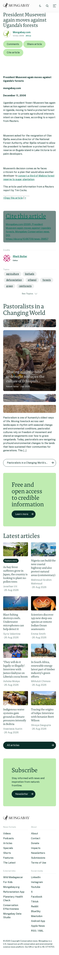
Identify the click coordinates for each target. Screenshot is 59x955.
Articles (7, 843)
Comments (13, 44)
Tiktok (34, 901)
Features (8, 857)
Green (9, 286)
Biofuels (29, 273)
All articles (13, 745)
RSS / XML (37, 930)
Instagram (37, 882)
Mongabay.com (22, 32)
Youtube (35, 887)
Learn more (21, 514)
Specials (8, 848)
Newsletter (21, 794)
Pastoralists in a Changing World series (29, 462)
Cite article (13, 52)
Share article (34, 44)
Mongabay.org (11, 887)
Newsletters (38, 853)
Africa (28, 36)
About (34, 833)
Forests (47, 280)
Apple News (38, 925)
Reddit (34, 906)
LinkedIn (36, 877)
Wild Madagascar (13, 877)
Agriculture (12, 273)
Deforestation (14, 280)
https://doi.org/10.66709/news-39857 (27, 238)
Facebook (36, 896)
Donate (35, 843)
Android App (38, 921)
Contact (35, 838)
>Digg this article (13, 197)
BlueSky (36, 911)
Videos (7, 833)
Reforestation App (13, 891)
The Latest (9, 862)
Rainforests (25, 286)
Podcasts (8, 838)
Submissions (38, 857)
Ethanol (32, 280)
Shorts (7, 853)
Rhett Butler (20, 256)
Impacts (35, 848)
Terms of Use (38, 862)
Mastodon (36, 916)
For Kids (8, 882)
